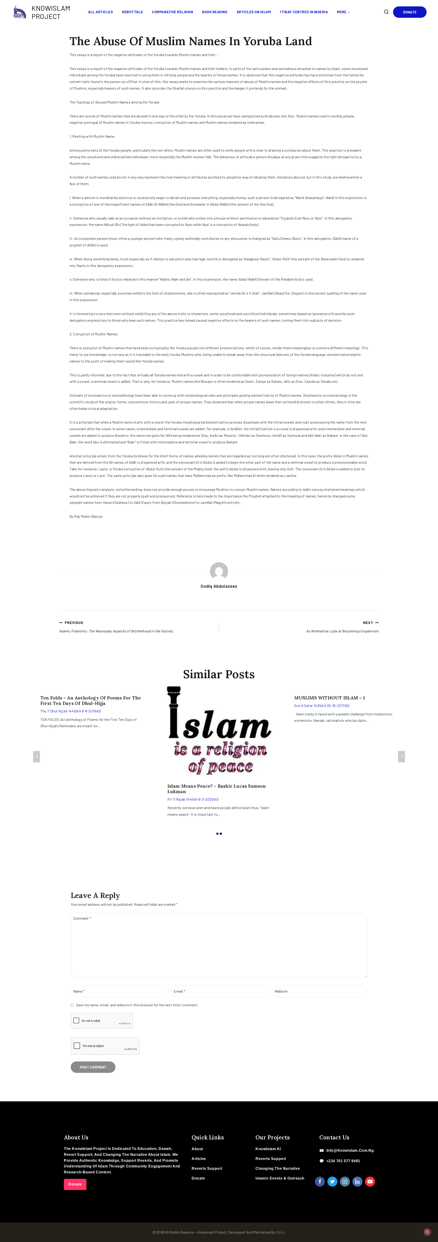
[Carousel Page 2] (220, 834)
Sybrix (280, 1232)
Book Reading (214, 12)
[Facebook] (320, 1182)
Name (79, 991)
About (197, 1149)
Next (401, 756)
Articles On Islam (254, 12)
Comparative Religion (172, 12)
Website (281, 991)
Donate (410, 12)
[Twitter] (332, 1182)
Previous (36, 756)
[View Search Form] (386, 12)
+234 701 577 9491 (343, 1161)
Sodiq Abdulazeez (219, 586)
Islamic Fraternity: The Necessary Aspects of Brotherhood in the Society (116, 626)
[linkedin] (357, 1182)
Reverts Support (207, 1168)
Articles (199, 1159)
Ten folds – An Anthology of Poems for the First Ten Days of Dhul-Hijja (90, 700)
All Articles (100, 12)
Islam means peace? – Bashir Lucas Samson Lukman (216, 788)
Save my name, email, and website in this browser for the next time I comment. (137, 1005)
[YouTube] (370, 1182)
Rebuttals (132, 12)
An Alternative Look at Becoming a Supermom (342, 626)
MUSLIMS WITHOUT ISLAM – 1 (329, 698)
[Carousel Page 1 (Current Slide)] (217, 834)
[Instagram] (345, 1182)
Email (179, 991)
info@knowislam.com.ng (350, 1150)
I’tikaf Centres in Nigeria (304, 12)
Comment (82, 918)
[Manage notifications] (427, 1232)
